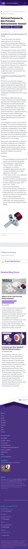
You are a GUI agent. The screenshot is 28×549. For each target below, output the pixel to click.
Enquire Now (6, 27)
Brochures (3, 422)
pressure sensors (13, 480)
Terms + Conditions (6, 449)
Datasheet (17, 27)
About (2, 418)
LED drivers (23, 479)
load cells (19, 480)
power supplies (17, 479)
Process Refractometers (17, 11)
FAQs (2, 454)
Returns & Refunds (5, 445)
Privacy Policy (4, 442)
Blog (2, 427)
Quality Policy (4, 452)
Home (2, 415)
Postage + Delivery (6, 440)
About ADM (4, 438)
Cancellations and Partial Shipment (10, 447)
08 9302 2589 (6, 527)
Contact (3, 431)
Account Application (6, 456)
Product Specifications (12, 261)
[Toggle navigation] (25, 3)
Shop (2, 429)
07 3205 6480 (6, 519)
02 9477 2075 (6, 535)
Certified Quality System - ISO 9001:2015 (10, 462)
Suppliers (3, 425)
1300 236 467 (8, 511)
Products (6, 11)
